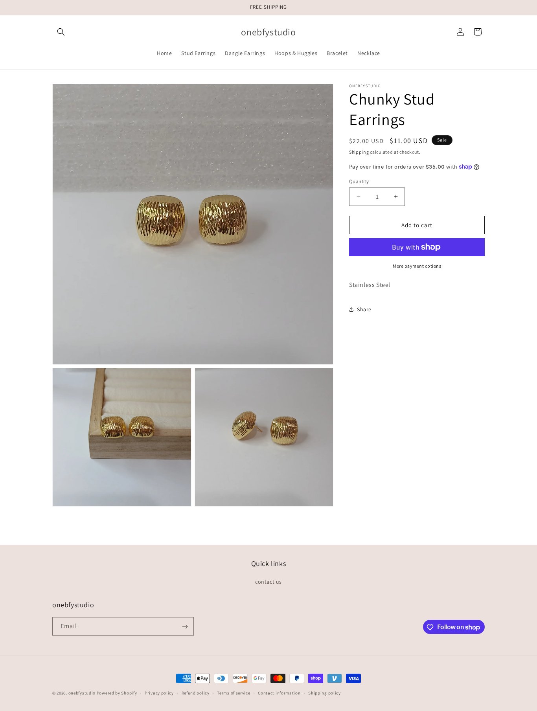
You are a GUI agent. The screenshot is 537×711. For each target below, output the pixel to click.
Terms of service (233, 692)
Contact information (279, 692)
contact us (268, 581)
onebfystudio (82, 693)
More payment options (417, 266)
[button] (61, 31)
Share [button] (364, 308)
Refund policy (196, 692)
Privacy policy (159, 692)
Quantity (359, 181)
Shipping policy (324, 692)
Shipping (359, 152)
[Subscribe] (184, 626)
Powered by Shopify (117, 693)
